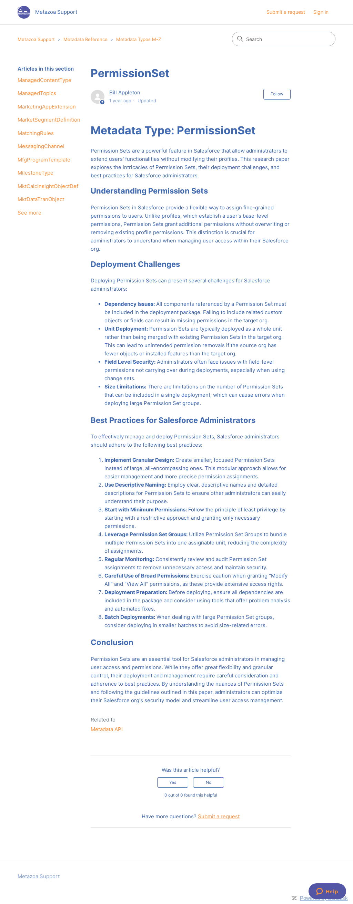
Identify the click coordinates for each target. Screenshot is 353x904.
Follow (277, 93)
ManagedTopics (37, 93)
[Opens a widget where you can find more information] (327, 892)
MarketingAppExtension (47, 106)
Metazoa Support (36, 39)
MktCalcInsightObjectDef (48, 186)
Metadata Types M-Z (138, 39)
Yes (172, 782)
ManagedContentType (44, 80)
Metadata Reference (85, 39)
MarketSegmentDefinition (49, 119)
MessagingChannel (41, 146)
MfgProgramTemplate (44, 159)
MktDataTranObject (41, 199)
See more (29, 212)
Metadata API (107, 729)
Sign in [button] (321, 12)
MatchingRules (36, 133)
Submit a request (285, 12)
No (208, 782)
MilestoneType (35, 172)
